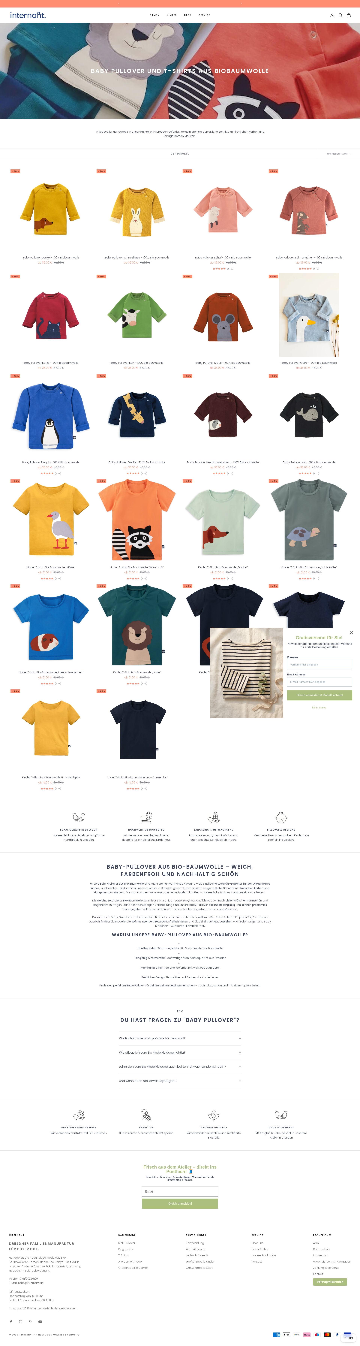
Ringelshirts (125, 1249)
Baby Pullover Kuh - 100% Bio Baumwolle (137, 363)
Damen (154, 15)
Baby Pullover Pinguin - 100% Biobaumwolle (51, 462)
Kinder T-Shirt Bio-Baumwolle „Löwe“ (137, 672)
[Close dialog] (351, 632)
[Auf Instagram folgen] (20, 1321)
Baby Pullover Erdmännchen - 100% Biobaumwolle (309, 257)
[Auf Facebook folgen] (11, 1321)
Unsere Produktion (264, 1255)
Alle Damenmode (130, 1261)
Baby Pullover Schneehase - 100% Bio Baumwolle (137, 257)
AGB (316, 1243)
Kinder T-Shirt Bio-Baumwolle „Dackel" (223, 567)
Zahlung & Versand (326, 1268)
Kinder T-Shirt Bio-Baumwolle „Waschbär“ (137, 567)
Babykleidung (195, 1243)
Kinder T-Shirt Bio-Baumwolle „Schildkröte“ (309, 567)
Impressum (320, 1255)
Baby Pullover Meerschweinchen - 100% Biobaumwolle (223, 462)
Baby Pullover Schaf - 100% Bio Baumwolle (223, 257)
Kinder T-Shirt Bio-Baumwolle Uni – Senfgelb (51, 777)
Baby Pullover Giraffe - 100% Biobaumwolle (137, 462)
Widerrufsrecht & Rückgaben (332, 1261)
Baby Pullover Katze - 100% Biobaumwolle (50, 363)
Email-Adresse (296, 674)
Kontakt (257, 1261)
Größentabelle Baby (199, 1268)
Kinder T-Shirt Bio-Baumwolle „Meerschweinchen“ (51, 672)
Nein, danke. (319, 707)
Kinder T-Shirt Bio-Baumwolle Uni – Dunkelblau (136, 777)
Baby (187, 15)
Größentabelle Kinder (200, 1261)
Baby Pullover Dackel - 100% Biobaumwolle (51, 257)
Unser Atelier (260, 1249)
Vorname (292, 657)
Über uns (257, 1243)
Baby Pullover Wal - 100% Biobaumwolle (309, 462)
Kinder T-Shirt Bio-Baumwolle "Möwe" (51, 567)
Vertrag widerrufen (330, 1282)
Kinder (172, 15)
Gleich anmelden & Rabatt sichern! (320, 695)
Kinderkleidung (195, 1249)
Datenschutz (321, 1249)
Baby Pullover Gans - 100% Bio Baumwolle (309, 363)
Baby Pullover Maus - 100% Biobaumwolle (223, 363)
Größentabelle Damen (133, 1268)
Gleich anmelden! (180, 1203)
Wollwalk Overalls (197, 1255)
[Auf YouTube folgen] (40, 1321)
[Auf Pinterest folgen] (30, 1321)
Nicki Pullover (126, 1243)
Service (204, 15)
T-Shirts (123, 1255)
